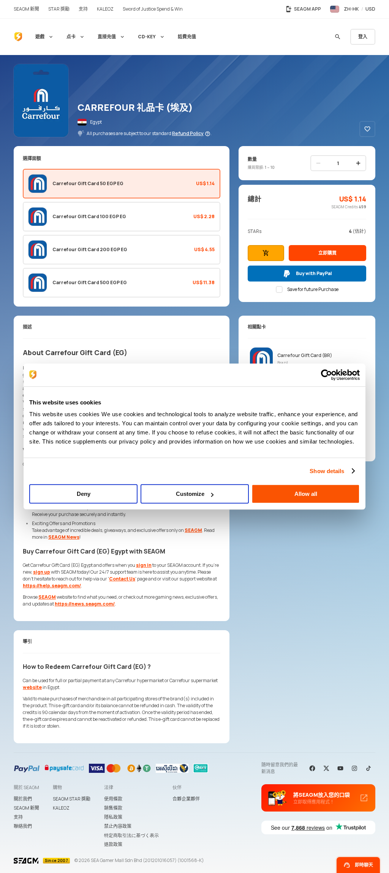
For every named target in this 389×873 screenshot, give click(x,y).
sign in (144, 565)
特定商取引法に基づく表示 (131, 835)
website (32, 687)
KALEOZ (61, 808)
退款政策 (113, 844)
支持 (18, 817)
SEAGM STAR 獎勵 (71, 799)
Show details (327, 471)
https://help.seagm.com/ (52, 585)
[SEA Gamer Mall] (18, 36)
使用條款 (113, 799)
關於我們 (23, 799)
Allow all (305, 494)
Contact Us (122, 579)
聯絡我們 (23, 826)
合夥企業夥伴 (186, 799)
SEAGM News (63, 537)
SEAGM (193, 530)
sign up (41, 572)
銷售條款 (113, 808)
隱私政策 (113, 817)
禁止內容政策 (117, 826)
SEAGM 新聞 (26, 808)
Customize (190, 494)
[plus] (358, 163)
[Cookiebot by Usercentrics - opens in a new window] (326, 375)
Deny (83, 494)
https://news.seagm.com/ (85, 604)
